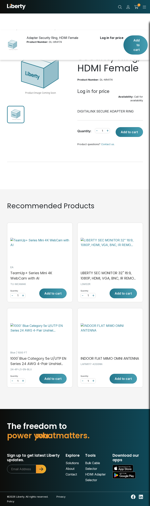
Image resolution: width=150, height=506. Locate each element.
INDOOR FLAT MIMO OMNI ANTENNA (110, 358)
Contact (71, 474)
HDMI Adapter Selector (95, 477)
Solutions (72, 463)
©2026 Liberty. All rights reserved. (27, 496)
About (70, 469)
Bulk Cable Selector (92, 466)
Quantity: (84, 131)
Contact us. (108, 144)
